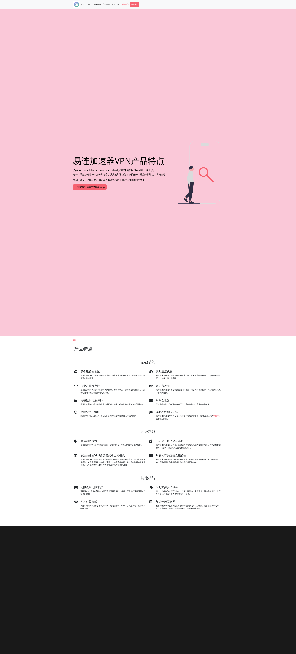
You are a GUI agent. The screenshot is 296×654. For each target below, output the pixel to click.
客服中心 (97, 4)
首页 (83, 4)
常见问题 (115, 4)
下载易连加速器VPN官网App (90, 187)
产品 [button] (88, 4)
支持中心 (217, 416)
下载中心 (125, 4)
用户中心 (134, 4)
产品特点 (106, 4)
